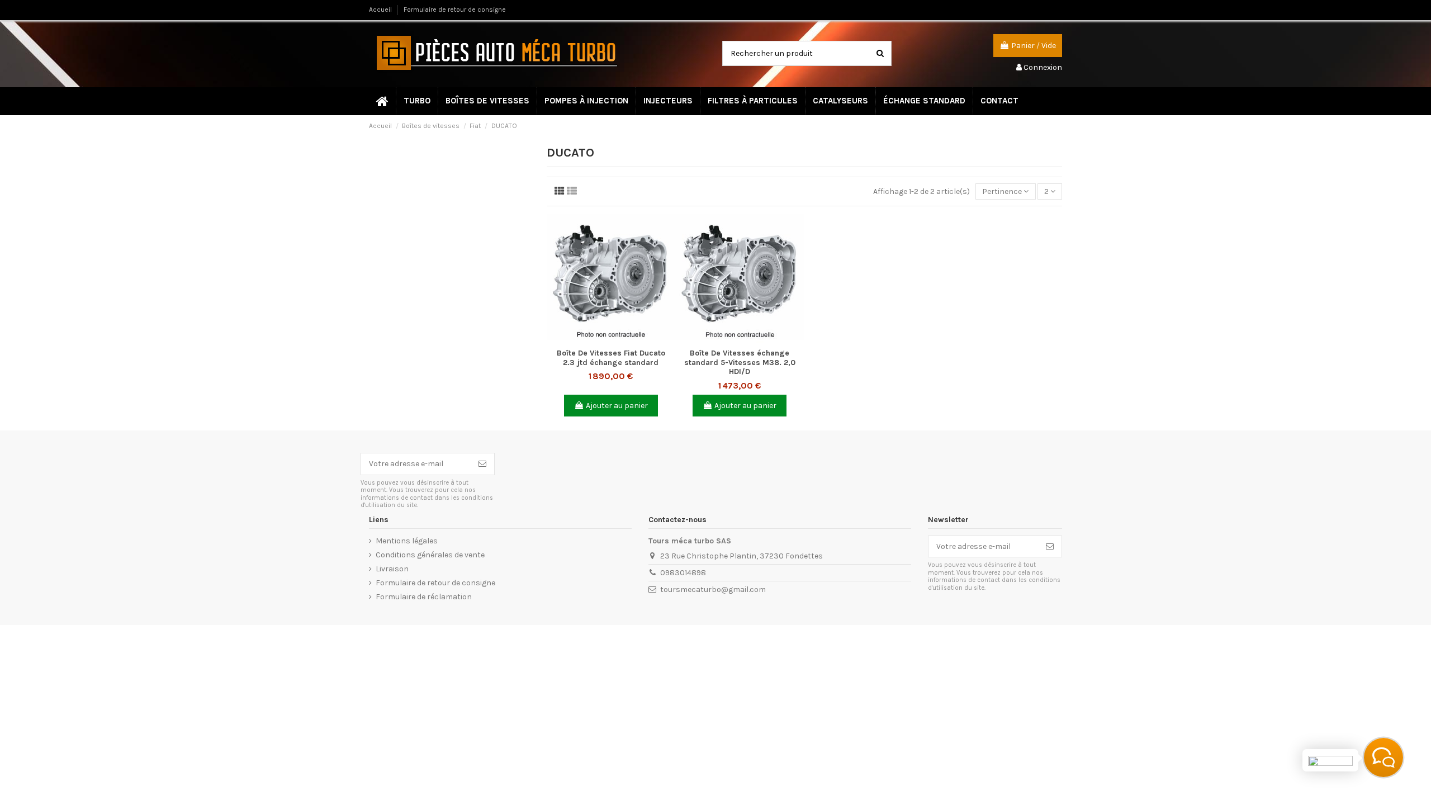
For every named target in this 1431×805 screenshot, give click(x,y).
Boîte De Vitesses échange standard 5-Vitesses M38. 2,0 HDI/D (739, 362)
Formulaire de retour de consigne (455, 9)
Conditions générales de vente (430, 555)
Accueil (381, 9)
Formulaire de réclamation (424, 597)
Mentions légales (407, 541)
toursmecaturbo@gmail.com (713, 589)
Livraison (392, 569)
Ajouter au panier (617, 405)
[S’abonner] (482, 464)
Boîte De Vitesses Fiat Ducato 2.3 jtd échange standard (611, 357)
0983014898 (683, 572)
